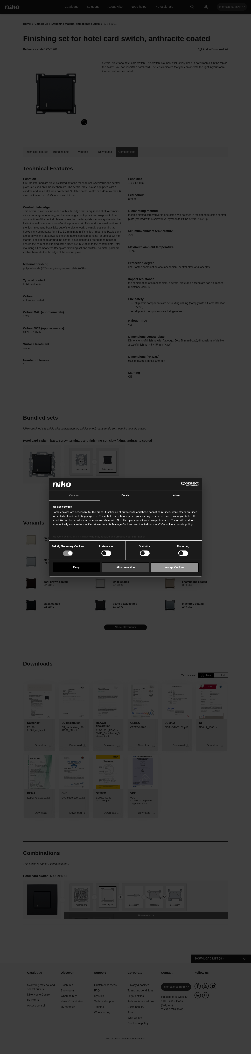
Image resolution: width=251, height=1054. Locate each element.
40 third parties (79, 536)
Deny (76, 567)
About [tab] (176, 495)
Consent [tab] (74, 495)
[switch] (106, 553)
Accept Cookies (174, 567)
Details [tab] (125, 495)
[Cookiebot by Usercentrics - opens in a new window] (184, 484)
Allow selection (125, 567)
